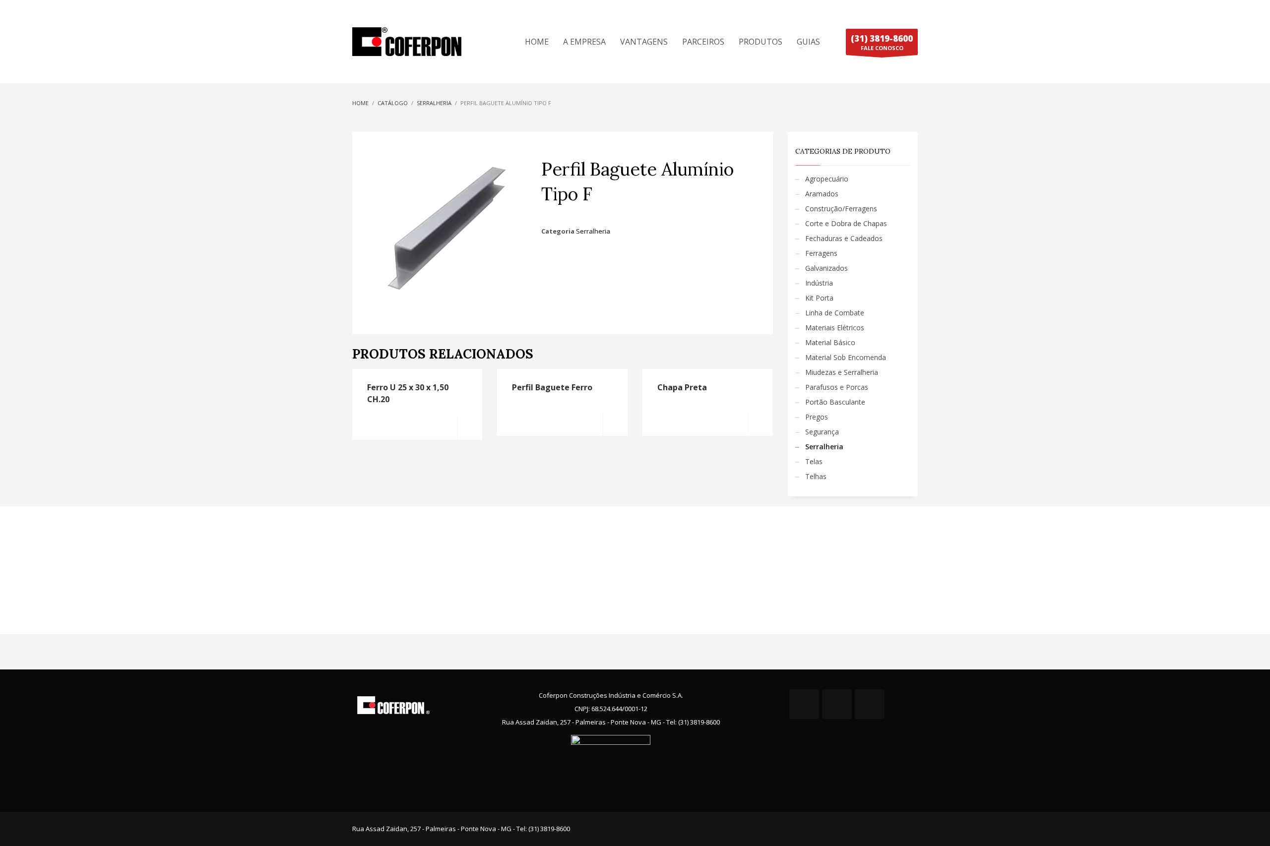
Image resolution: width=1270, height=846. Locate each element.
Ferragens (821, 253)
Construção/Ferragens (841, 208)
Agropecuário (826, 178)
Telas (814, 461)
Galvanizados (826, 268)
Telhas (815, 476)
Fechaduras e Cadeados (844, 238)
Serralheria (434, 103)
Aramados (821, 193)
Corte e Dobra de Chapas (846, 223)
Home (360, 103)
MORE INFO (469, 427)
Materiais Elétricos (834, 327)
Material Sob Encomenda (845, 357)
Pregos (816, 417)
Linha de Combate (834, 312)
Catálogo (393, 103)
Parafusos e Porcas (836, 387)
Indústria (819, 283)
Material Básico (830, 342)
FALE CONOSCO (882, 42)
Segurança (822, 431)
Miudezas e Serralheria (841, 372)
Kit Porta (819, 297)
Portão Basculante (835, 402)
